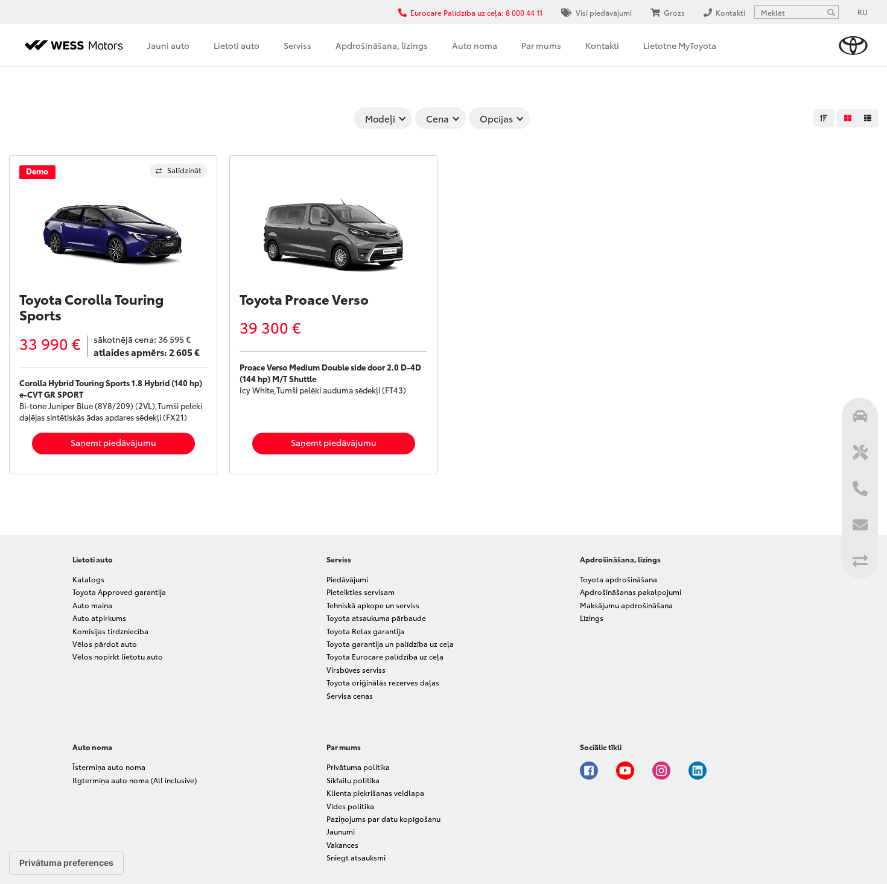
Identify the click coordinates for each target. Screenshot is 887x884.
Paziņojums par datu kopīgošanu (383, 818)
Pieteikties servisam (360, 592)
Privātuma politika (358, 767)
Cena (437, 118)
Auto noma (474, 45)
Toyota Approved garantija (119, 592)
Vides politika (350, 806)
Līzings (591, 617)
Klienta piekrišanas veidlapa (375, 792)
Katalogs (88, 579)
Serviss (297, 45)
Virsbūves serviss (356, 669)
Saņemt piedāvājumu (113, 442)
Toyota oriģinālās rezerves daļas (382, 682)
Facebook (589, 771)
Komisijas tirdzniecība (110, 631)
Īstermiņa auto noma (108, 767)
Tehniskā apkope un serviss (372, 605)
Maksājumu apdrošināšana (626, 605)
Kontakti (602, 45)
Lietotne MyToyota (679, 45)
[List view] (867, 118)
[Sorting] (823, 118)
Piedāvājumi (347, 579)
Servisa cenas (349, 695)
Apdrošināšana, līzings (381, 45)
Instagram (661, 771)
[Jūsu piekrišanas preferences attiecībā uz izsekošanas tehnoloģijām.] (66, 862)
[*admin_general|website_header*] (853, 46)
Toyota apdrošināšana (618, 579)
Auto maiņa (92, 605)
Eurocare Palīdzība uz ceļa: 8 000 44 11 (476, 12)
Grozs (674, 12)
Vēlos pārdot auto (104, 643)
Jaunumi (340, 831)
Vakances (342, 844)
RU (862, 12)
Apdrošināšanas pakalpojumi (630, 592)
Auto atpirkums (99, 617)
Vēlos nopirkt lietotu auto (117, 656)
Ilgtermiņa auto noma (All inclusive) (134, 780)
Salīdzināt (184, 170)
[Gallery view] (847, 118)
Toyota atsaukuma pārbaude (376, 617)
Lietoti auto (236, 45)
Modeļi (380, 118)
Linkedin (697, 771)
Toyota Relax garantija (365, 631)
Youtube (625, 771)
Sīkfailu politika (353, 780)
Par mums (541, 45)
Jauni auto (168, 45)
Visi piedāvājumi (604, 12)
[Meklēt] (831, 12)
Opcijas (496, 118)
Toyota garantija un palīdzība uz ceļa (390, 643)
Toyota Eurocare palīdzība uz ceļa (385, 656)
